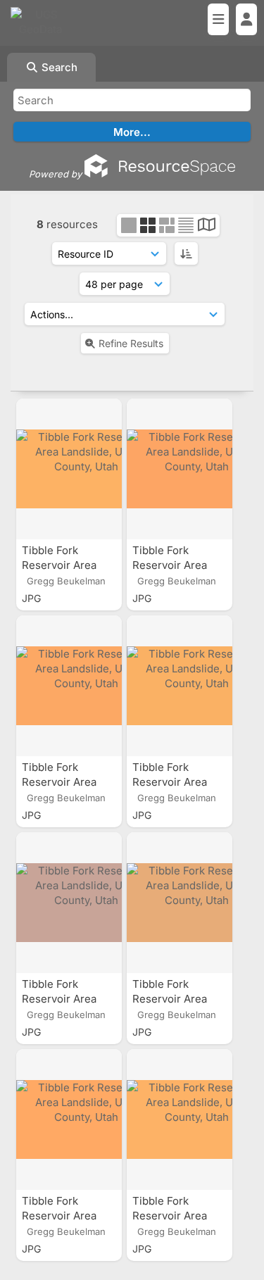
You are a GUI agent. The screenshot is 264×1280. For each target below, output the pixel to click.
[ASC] (186, 253)
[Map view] (206, 226)
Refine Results (131, 343)
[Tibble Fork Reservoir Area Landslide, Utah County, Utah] (69, 469)
